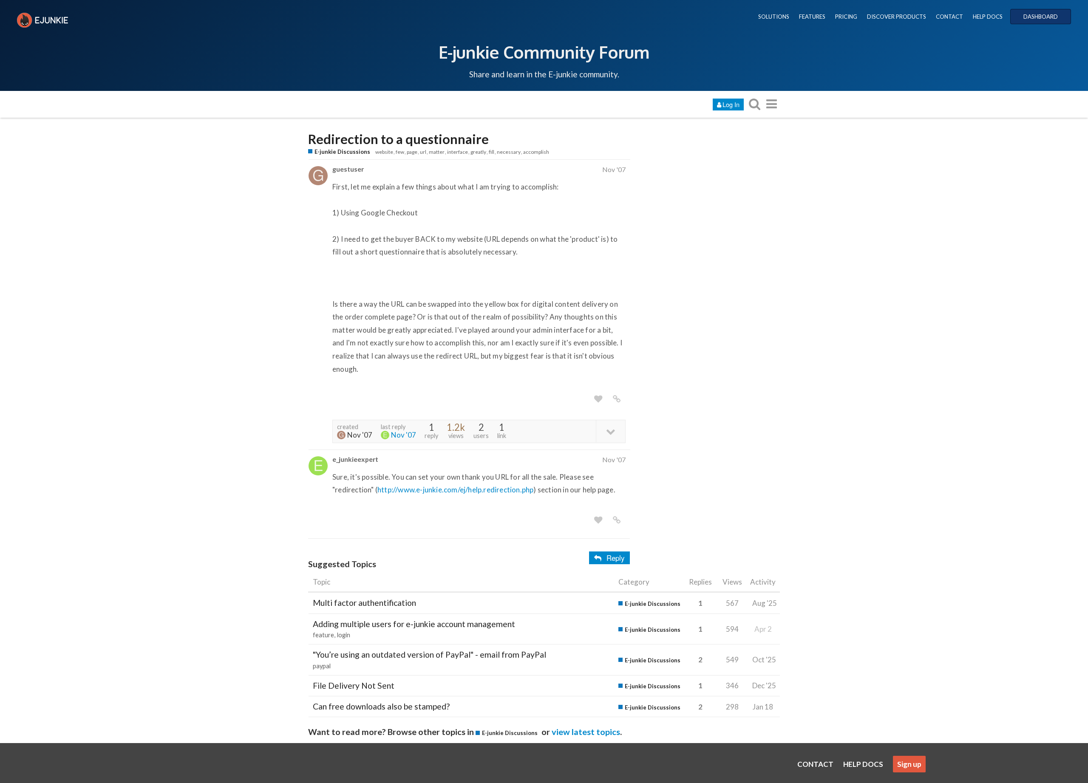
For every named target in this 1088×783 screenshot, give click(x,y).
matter (437, 152)
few (400, 152)
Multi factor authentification (364, 603)
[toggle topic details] (610, 431)
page (412, 152)
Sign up (909, 764)
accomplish (536, 152)
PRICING (846, 16)
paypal (322, 666)
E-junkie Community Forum (544, 51)
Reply (615, 557)
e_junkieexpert (355, 459)
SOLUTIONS (773, 16)
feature (323, 635)
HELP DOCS (988, 16)
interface (457, 152)
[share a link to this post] (617, 399)
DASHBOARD (1040, 16)
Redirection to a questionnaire (398, 139)
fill (491, 152)
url (423, 152)
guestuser (348, 169)
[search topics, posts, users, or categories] (754, 104)
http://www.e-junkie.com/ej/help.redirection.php (455, 489)
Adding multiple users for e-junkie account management (414, 624)
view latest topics (586, 731)
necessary (509, 152)
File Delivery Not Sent (353, 685)
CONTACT (949, 16)
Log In (731, 104)
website (384, 152)
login (343, 635)
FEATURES (812, 16)
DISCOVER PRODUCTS (896, 16)
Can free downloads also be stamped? (381, 706)
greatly (478, 152)
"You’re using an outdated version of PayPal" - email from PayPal (429, 654)
